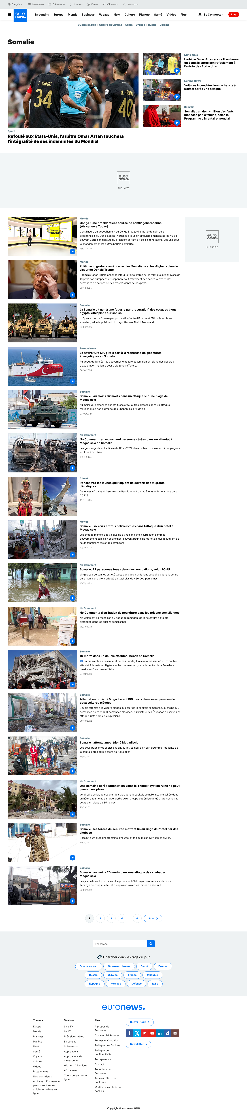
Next (117, 14)
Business (88, 14)
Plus (97, 1020)
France (132, 974)
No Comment (88, 435)
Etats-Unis (191, 54)
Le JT (67, 1031)
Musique (152, 974)
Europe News (192, 80)
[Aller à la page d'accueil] (20, 15)
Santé (158, 14)
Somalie (189, 106)
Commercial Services (107, 1035)
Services (69, 1020)
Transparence (103, 1059)
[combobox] (143, 4)
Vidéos (171, 14)
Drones (140, 24)
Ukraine (164, 24)
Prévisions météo (74, 1036)
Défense (136, 983)
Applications (71, 1051)
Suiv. (151, 918)
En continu (42, 14)
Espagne (94, 983)
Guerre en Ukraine (110, 24)
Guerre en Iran (87, 24)
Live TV (68, 1026)
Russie (152, 24)
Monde (72, 14)
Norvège (115, 983)
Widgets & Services (75, 1065)
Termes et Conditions (107, 1040)
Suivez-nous (71, 1046)
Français (16, 4)
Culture (130, 14)
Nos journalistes (42, 1076)
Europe (58, 14)
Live (233, 14)
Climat (84, 478)
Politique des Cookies (107, 1045)
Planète (144, 14)
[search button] (124, 4)
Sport (11, 130)
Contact (99, 1064)
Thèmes (38, 1020)
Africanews (70, 1070)
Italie (155, 983)
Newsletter (137, 1044)
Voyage (104, 14)
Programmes (40, 1071)
